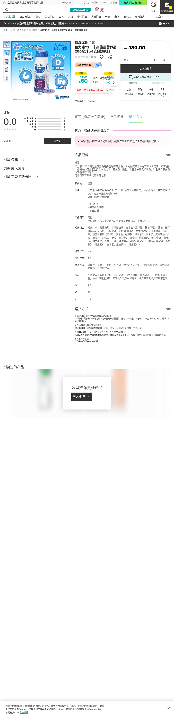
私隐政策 (24, 712)
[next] (113, 82)
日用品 (127, 16)
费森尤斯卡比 (85, 42)
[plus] (164, 60)
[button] (167, 7)
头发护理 (96, 16)
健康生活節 (9, 16)
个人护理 (82, 16)
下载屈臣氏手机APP (70, 3)
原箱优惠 (140, 16)
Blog (104, 3)
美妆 (70, 16)
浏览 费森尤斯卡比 (17, 177)
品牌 (158, 16)
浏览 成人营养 (14, 168)
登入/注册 (79, 396)
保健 (38, 16)
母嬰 (107, 16)
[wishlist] (101, 56)
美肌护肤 (50, 16)
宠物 (116, 16)
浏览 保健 (11, 160)
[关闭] (168, 708)
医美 (61, 16)
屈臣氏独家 (25, 16)
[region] (87, 708)
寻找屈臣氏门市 (90, 3)
